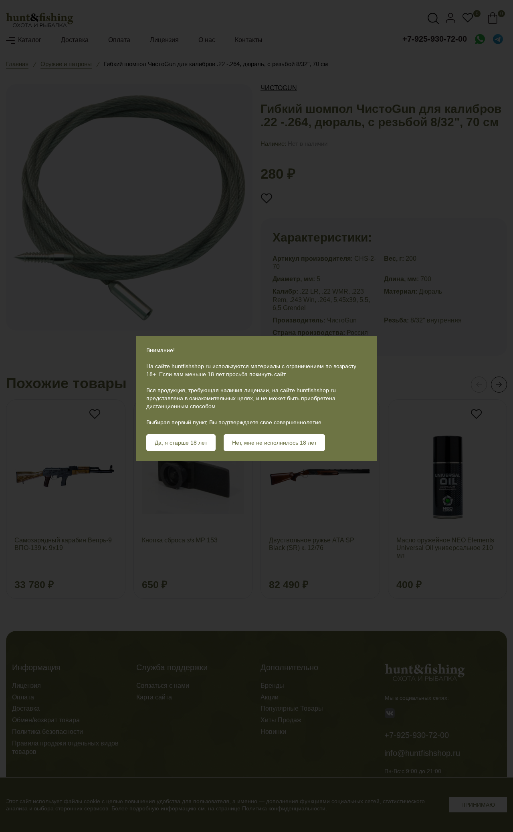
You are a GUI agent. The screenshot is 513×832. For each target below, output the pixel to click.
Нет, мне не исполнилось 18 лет (274, 442)
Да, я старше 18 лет (181, 442)
